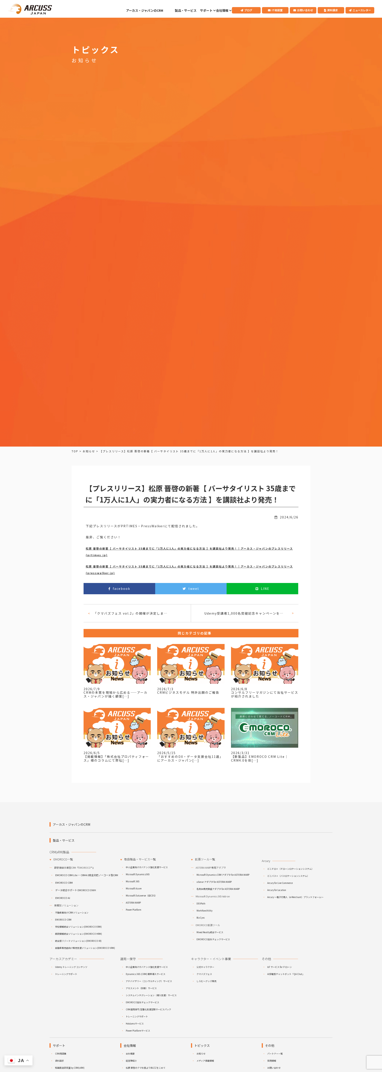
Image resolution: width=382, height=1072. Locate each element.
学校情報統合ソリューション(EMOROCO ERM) (78, 926)
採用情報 (271, 1060)
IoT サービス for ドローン (279, 967)
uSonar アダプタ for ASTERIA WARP (214, 881)
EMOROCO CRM (64, 882)
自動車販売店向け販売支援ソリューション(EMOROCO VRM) (85, 948)
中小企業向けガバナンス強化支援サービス (147, 867)
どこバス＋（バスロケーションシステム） (288, 875)
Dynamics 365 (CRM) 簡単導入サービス (145, 974)
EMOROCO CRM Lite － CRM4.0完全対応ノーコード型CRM (86, 875)
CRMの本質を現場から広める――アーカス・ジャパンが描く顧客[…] (115, 694)
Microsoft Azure (133, 888)
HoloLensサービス (135, 1023)
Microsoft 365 (132, 881)
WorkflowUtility (204, 910)
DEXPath (201, 903)
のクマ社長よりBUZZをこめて (145, 1067)
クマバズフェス (204, 974)
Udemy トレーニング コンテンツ (71, 967)
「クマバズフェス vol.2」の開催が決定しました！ (131, 613)
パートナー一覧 (275, 1053)
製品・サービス (186, 10)
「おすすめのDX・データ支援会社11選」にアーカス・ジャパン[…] (190, 758)
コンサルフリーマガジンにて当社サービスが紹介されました (264, 694)
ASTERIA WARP (133, 902)
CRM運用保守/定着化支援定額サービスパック (148, 1009)
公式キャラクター (205, 967)
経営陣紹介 (131, 1060)
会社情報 (222, 10)
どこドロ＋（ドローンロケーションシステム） (290, 868)
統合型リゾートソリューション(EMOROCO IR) (78, 940)
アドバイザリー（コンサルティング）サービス (149, 981)
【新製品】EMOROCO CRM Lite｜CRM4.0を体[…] (259, 758)
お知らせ (201, 1053)
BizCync (201, 917)
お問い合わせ (305, 10)
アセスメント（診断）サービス (141, 988)
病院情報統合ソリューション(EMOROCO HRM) (78, 933)
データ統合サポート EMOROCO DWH (75, 890)
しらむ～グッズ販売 (206, 981)
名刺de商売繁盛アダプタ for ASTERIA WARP (218, 888)
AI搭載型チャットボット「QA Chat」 (285, 974)
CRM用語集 (60, 1053)
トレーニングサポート (66, 974)
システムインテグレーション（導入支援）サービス (151, 995)
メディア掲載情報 (205, 1060)
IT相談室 (277, 10)
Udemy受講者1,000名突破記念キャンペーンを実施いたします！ (246, 613)
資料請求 (332, 10)
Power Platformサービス (138, 1030)
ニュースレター (362, 10)
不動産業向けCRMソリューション (71, 912)
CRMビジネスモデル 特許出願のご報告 (188, 692)
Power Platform (133, 909)
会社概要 (130, 1053)
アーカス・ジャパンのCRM (144, 10)
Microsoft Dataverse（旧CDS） (141, 895)
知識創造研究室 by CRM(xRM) (69, 1067)
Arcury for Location (276, 890)
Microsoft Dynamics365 (138, 874)
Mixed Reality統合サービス (210, 932)
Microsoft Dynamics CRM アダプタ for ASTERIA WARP (223, 874)
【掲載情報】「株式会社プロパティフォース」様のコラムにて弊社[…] (116, 758)
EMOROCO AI (62, 898)
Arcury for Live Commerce (280, 883)
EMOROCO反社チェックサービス (213, 939)
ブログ (248, 10)
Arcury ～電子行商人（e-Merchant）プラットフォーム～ (295, 897)
